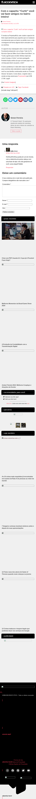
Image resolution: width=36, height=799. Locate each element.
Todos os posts (16, 131)
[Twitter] (23, 771)
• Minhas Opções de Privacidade (18, 764)
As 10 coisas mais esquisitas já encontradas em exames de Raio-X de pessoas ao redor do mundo (18, 478)
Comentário (6, 184)
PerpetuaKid (22, 76)
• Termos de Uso (18, 760)
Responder (9, 167)
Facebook (25, 87)
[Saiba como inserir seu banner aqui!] (12, 425)
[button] (5, 99)
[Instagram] (7, 771)
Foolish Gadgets (9, 82)
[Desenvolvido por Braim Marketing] (25, 778)
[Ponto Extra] (18, 425)
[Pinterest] (18, 771)
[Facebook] (13, 771)
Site (3, 208)
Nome (4, 200)
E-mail (4, 204)
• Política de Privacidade (18, 762)
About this (8, 403)
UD (13, 87)
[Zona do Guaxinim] (23, 425)
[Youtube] (29, 771)
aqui (28, 403)
